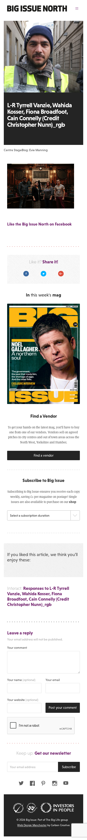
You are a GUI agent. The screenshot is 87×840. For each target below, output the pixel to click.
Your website (22, 700)
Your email (53, 680)
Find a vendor (44, 455)
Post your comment (63, 707)
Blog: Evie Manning (35, 150)
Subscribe (69, 767)
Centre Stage (13, 150)
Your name (21, 680)
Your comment (17, 647)
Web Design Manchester (32, 825)
